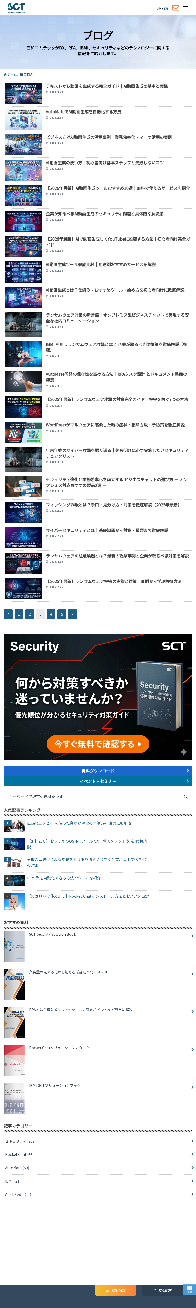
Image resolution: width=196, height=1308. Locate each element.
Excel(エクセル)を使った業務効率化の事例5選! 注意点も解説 (79, 823)
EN (166, 8)
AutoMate (17, 1167)
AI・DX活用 (18, 1194)
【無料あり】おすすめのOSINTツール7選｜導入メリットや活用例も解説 (88, 844)
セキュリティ (20, 1141)
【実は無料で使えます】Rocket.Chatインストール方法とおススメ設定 (88, 896)
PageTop (165, 1290)
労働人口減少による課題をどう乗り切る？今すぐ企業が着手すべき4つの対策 (87, 862)
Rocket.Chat (19, 1154)
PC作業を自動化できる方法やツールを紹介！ (66, 878)
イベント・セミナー (98, 781)
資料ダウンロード (98, 771)
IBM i (13, 1181)
